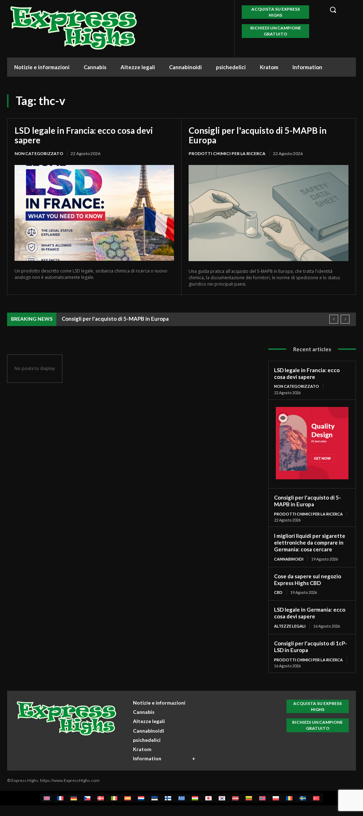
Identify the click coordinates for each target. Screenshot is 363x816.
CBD (278, 592)
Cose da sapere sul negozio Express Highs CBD (307, 579)
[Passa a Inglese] (47, 798)
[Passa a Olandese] (141, 798)
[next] (345, 319)
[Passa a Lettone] (235, 798)
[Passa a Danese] (100, 798)
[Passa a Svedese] (302, 798)
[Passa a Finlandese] (168, 798)
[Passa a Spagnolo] (127, 798)
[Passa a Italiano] (114, 798)
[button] (339, 9)
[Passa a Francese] (60, 798)
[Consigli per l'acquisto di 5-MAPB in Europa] (268, 213)
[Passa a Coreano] (222, 798)
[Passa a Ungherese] (195, 798)
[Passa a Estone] (154, 798)
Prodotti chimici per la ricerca (227, 153)
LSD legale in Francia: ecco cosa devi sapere (84, 135)
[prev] (333, 319)
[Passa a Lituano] (249, 798)
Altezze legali (290, 626)
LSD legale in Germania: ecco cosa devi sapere (309, 612)
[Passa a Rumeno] (289, 798)
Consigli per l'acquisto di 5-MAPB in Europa (257, 135)
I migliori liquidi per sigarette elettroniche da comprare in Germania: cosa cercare (309, 542)
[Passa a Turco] (316, 798)
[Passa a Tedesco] (73, 798)
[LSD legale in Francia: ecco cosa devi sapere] (94, 213)
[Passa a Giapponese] (208, 798)
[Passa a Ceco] (87, 798)
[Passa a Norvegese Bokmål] (262, 798)
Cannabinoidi (288, 559)
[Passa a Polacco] (276, 798)
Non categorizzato (39, 153)
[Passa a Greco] (181, 798)
